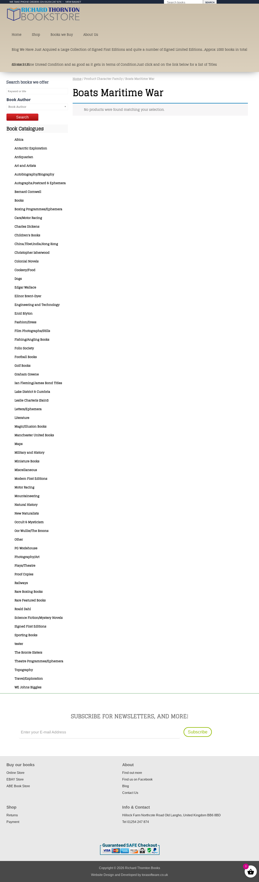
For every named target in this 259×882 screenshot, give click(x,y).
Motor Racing (24, 487)
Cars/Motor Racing (28, 218)
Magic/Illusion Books (31, 426)
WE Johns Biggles (28, 687)
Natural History (26, 504)
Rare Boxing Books (29, 591)
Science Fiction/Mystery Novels (39, 617)
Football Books (26, 357)
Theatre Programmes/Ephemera (39, 661)
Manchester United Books (34, 435)
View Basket (73, 2)
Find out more (132, 772)
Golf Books (23, 365)
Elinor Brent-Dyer (28, 296)
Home (16, 34)
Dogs (18, 278)
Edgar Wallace (25, 287)
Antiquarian (24, 157)
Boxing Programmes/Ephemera (38, 209)
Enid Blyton (24, 313)
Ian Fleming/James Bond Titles (38, 383)
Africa (19, 139)
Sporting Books (26, 635)
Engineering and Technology (37, 304)
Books (19, 200)
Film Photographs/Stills (32, 331)
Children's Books (27, 235)
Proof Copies (24, 574)
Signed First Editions (30, 626)
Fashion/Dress (25, 322)
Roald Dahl (23, 609)
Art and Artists (25, 165)
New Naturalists (27, 513)
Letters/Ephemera (28, 409)
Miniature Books (27, 461)
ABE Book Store (18, 786)
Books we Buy (62, 34)
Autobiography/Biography (34, 174)
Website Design (102, 875)
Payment (12, 822)
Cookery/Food (25, 270)
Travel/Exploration (29, 678)
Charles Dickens (27, 226)
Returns (12, 815)
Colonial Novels (27, 261)
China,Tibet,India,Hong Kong (36, 244)
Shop (36, 34)
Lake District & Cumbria (32, 391)
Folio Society (24, 348)
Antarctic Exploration (31, 148)
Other (19, 539)
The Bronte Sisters (28, 652)
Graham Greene (27, 374)
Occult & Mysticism (29, 522)
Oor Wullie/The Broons (32, 530)
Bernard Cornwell (28, 191)
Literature (22, 417)
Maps (19, 444)
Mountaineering (27, 496)
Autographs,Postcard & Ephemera (40, 183)
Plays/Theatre (25, 565)
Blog (125, 786)
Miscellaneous (26, 470)
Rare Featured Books (30, 600)
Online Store (15, 772)
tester (19, 643)
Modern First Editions (31, 478)
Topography (24, 670)
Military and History (30, 452)
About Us (90, 34)
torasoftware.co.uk (155, 875)
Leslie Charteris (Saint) (32, 400)
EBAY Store (15, 779)
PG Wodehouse (26, 548)
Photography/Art (27, 557)
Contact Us (21, 64)
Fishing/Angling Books (32, 339)
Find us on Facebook (137, 779)
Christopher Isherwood (32, 252)
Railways (21, 583)
